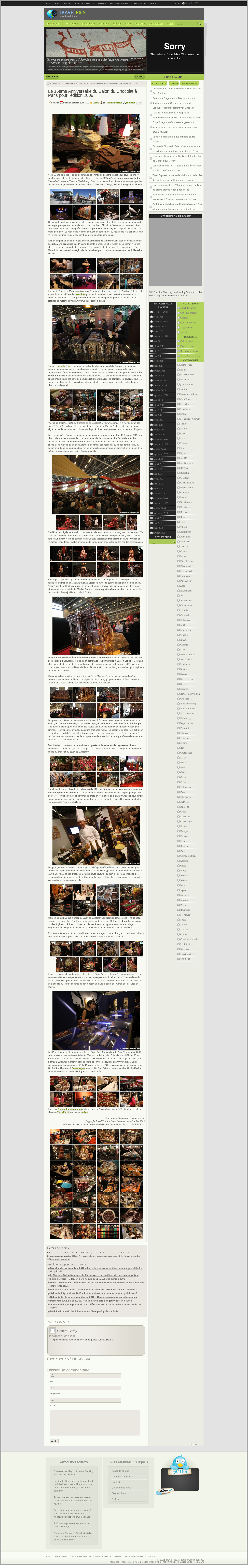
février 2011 (159, 370)
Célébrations (186, 605)
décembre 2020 (160, 321)
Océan (183, 782)
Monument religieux (190, 394)
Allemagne (185, 796)
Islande (183, 880)
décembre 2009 (160, 439)
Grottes (183, 777)
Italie (182, 885)
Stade (183, 448)
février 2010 (159, 429)
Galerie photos (187, 341)
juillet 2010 (158, 405)
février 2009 (159, 488)
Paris (182, 850)
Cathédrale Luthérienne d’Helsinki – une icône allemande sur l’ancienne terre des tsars (177, 206)
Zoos (182, 585)
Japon (183, 890)
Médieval (184, 497)
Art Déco (184, 458)
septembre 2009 (160, 454)
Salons (78, 83)
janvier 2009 (159, 493)
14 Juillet (184, 610)
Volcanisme (185, 787)
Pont (182, 438)
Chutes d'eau (186, 752)
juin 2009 (157, 468)
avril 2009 (158, 478)
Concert (184, 644)
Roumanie (185, 909)
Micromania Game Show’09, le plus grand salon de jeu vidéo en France (91, 1300)
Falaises (184, 762)
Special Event (187, 679)
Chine (183, 811)
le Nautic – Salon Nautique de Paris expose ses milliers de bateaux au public (94, 1275)
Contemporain (187, 482)
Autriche (184, 801)
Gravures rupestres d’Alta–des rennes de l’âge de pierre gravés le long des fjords (177, 187)
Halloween (185, 620)
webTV (153, 3)
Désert (183, 757)
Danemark (185, 816)
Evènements (88, 24)
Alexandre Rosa (114, 103)
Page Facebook (187, 346)
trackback (116, 1256)
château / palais (187, 374)
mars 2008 (158, 527)
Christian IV (186, 698)
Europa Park (186, 571)
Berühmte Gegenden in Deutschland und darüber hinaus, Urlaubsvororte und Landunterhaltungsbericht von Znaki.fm (174, 103)
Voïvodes (184, 737)
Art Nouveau (186, 462)
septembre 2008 (160, 513)
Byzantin (184, 472)
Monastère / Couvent (190, 418)
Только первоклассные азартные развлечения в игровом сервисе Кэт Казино (177, 115)
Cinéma (184, 634)
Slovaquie (185, 914)
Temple (183, 423)
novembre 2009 (160, 444)
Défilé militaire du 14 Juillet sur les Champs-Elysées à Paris (84, 1311)
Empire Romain (188, 708)
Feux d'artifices (187, 654)
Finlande (184, 836)
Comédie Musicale (189, 939)
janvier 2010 (159, 434)
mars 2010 (158, 424)
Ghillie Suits (186, 1562)
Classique (184, 477)
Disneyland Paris (188, 566)
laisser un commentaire (98, 1256)
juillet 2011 (158, 346)
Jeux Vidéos (186, 659)
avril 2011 (158, 360)
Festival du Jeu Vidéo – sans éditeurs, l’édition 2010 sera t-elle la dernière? (93, 1289)
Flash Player (171, 295)
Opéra (183, 433)
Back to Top (195, 1444)
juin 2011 (157, 351)
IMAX (183, 639)
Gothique (184, 492)
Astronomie (185, 600)
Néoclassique (186, 502)
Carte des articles (84, 3)
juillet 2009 (158, 464)
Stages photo (139, 3)
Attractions (71, 24)
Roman (183, 517)
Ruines (183, 443)
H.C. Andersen (187, 713)
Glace (183, 772)
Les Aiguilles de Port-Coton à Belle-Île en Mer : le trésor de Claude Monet (177, 168)
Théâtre (140, 24)
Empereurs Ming (188, 703)
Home (48, 3)
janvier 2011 (159, 375)
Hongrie (184, 870)
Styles (183, 453)
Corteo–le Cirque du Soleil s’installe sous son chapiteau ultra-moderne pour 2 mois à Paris (177, 148)
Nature (117, 24)
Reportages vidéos (189, 351)
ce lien (84, 1112)
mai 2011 (157, 355)
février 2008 (159, 532)
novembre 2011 (160, 336)
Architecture (53, 24)
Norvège (184, 900)
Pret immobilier (169, 1562)
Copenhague (186, 821)
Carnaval (184, 615)
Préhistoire (185, 728)
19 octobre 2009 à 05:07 (62, 1336)
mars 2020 (158, 331)
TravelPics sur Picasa (190, 355)
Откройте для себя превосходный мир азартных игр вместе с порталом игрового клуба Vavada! (176, 127)
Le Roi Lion (186, 944)
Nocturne (184, 669)
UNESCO (170, 24)
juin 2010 (157, 409)
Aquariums (185, 536)
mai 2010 (157, 414)
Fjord (183, 767)
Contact (102, 3)
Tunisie (183, 924)
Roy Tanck (187, 292)
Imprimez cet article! (60, 1259)
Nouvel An (185, 629)
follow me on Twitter (165, 1491)
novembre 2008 (160, 503)
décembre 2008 (160, 498)
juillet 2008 (158, 518)
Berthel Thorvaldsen (190, 693)
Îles (182, 747)
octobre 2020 (159, 326)
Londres (184, 860)
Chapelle (184, 404)
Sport (183, 683)
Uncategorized (156, 24)
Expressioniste (187, 487)
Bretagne (184, 846)
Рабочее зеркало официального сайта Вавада (174, 139)
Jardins (183, 389)
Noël (182, 625)
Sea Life (184, 546)
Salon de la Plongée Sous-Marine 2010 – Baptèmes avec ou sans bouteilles (93, 1297)
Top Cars (199, 1562)
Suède (183, 919)
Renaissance (186, 507)
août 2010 (158, 400)
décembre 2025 (160, 311)
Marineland (185, 541)
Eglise (183, 413)
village (183, 526)
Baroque (184, 467)
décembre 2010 (160, 380)
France (183, 841)
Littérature (185, 664)
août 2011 (158, 341)
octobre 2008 (159, 508)
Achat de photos (63, 3)
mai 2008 (157, 522)
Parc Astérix (186, 580)
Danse (183, 649)
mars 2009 (158, 483)
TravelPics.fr (69, 83)
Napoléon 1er (186, 723)
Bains (183, 369)
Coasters (184, 551)
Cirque (183, 934)
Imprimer (130, 103)
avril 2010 (158, 419)
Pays (128, 24)
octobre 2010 (159, 390)
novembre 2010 (160, 385)
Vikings (184, 733)
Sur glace (184, 949)
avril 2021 (158, 316)
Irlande (183, 875)
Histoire (104, 24)
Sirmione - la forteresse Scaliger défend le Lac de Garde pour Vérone (177, 158)
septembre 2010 (160, 395)
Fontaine (184, 379)
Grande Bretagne (188, 855)
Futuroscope (186, 575)
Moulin (183, 428)
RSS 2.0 (75, 1256)
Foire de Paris (64, 366)
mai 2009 (157, 473)
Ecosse (183, 826)
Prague (183, 904)
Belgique (184, 806)
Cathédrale (185, 399)
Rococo (183, 512)
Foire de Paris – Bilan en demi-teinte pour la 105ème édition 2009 (87, 1278)
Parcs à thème (187, 561)
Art (182, 595)
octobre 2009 (159, 449)
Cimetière (185, 408)
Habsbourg (185, 718)
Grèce (183, 865)
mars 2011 (158, 365)
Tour (182, 521)
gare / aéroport (187, 384)
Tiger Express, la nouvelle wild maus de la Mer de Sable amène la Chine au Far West (177, 177)
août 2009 (158, 459)
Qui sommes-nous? (119, 3)
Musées (183, 556)
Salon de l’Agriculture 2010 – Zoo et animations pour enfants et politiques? (93, 1293)
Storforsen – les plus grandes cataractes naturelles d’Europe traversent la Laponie (83, 61)
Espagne (184, 831)
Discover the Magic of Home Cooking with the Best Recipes (177, 91)
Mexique (184, 895)
